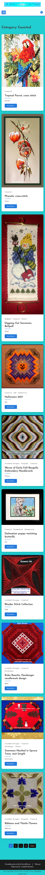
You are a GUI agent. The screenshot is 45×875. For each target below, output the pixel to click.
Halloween (22, 393)
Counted (8, 91)
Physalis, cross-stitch (16, 196)
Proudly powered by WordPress (18, 864)
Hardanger (9, 671)
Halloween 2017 (14, 397)
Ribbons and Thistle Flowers (21, 823)
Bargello (24, 463)
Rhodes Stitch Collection (19, 604)
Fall (15, 393)
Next (32, 846)
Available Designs (12, 463)
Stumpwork (18, 529)
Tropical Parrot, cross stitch (20, 95)
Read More (11, 106)
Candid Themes (27, 867)
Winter (24, 319)
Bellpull (8, 319)
